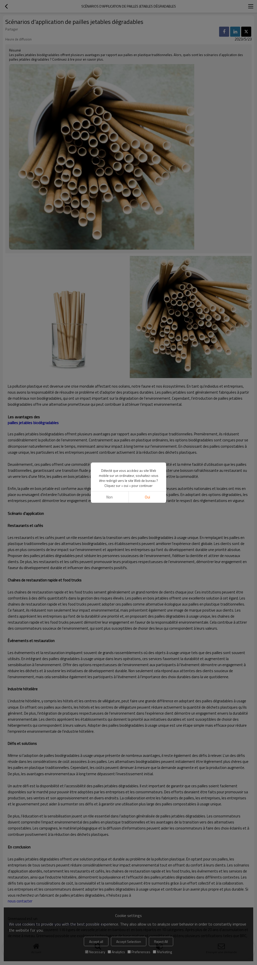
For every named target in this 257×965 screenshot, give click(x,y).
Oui (147, 497)
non (109, 497)
